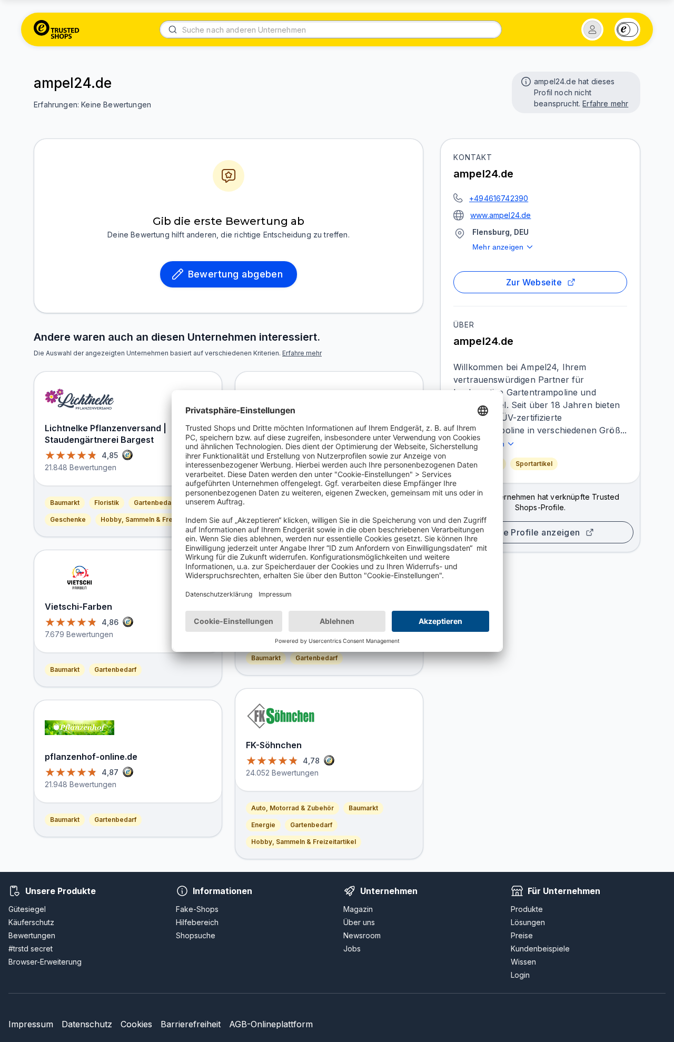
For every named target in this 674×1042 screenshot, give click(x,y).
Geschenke (68, 519)
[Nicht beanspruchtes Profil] (525, 80)
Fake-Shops (197, 909)
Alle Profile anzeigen (536, 532)
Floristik (106, 503)
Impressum (30, 1024)
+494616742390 (498, 198)
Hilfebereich (197, 922)
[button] (592, 29)
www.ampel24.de (500, 215)
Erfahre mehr (605, 103)
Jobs (352, 948)
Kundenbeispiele (540, 948)
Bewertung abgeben (235, 274)
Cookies (136, 1024)
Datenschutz (87, 1024)
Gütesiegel (27, 909)
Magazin (358, 909)
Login (520, 974)
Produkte (527, 909)
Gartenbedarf (155, 503)
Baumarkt (65, 503)
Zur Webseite (534, 282)
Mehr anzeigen (497, 247)
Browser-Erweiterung (45, 961)
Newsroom (362, 935)
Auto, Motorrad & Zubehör (292, 808)
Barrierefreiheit (191, 1024)
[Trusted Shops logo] (57, 29)
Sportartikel (534, 464)
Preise (522, 935)
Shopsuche (195, 935)
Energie (263, 825)
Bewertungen (31, 935)
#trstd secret (30, 948)
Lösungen (528, 922)
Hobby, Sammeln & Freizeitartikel (153, 519)
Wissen (523, 961)
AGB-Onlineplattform (271, 1024)
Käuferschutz (31, 922)
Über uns (359, 922)
